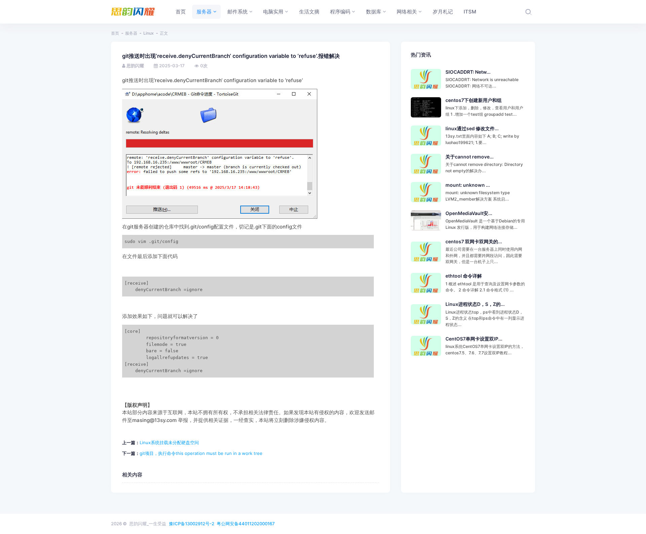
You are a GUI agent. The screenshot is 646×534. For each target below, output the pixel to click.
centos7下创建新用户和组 (473, 100)
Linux (148, 33)
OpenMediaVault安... (468, 213)
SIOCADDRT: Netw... (468, 72)
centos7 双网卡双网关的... (473, 241)
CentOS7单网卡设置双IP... (473, 339)
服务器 (131, 33)
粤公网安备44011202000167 (246, 523)
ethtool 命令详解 (463, 276)
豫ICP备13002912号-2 (191, 523)
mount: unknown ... (467, 185)
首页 (115, 33)
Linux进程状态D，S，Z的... (475, 304)
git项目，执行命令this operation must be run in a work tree (201, 453)
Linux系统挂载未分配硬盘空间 (169, 442)
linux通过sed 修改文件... (472, 128)
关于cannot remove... (469, 156)
